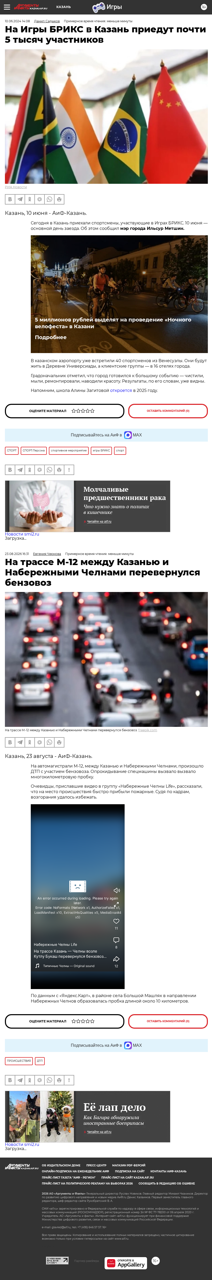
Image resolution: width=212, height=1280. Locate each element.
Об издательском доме (61, 1165)
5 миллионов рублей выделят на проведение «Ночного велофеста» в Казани (113, 323)
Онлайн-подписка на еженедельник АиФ (75, 1171)
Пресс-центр (96, 1165)
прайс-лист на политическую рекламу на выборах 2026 (87, 1183)
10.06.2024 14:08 (17, 21)
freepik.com (147, 730)
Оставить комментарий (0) (168, 411)
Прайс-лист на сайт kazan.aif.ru (127, 1177)
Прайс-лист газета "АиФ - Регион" (68, 1177)
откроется (121, 390)
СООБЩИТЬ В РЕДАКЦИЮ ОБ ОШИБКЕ (167, 1183)
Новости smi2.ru (22, 534)
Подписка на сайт (130, 1171)
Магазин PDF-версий (128, 1165)
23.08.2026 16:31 (17, 554)
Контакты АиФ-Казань (168, 1171)
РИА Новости (16, 187)
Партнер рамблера (86, 1260)
